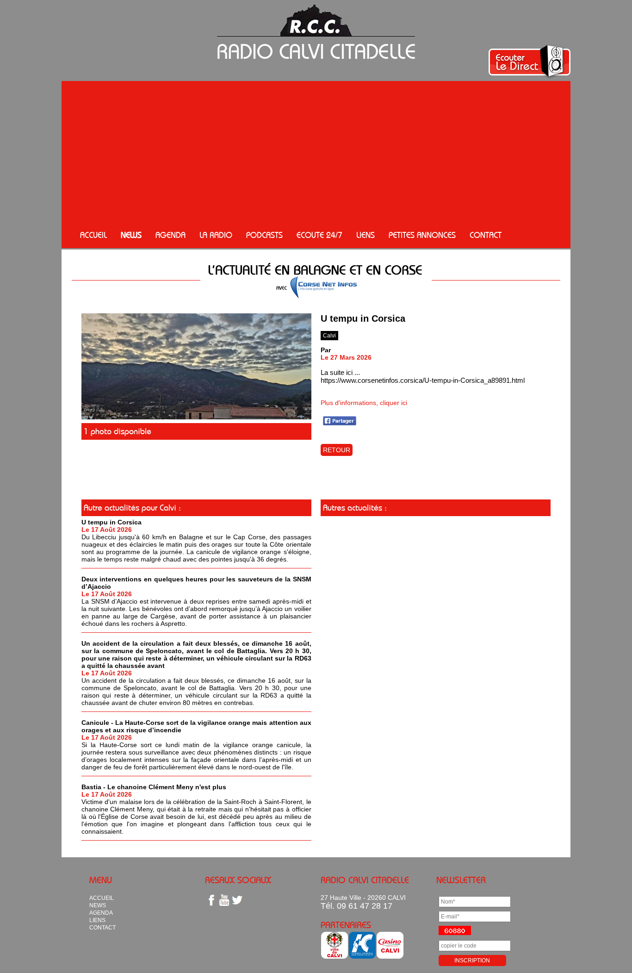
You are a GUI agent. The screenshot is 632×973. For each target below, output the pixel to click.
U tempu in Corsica (111, 522)
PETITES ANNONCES (422, 235)
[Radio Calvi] (196, 417)
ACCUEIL (93, 235)
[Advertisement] (316, 153)
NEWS (131, 235)
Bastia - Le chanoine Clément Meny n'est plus (153, 787)
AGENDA (170, 235)
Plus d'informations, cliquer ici (364, 402)
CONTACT (486, 235)
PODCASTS (264, 235)
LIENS (365, 235)
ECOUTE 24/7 (319, 235)
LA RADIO (215, 235)
